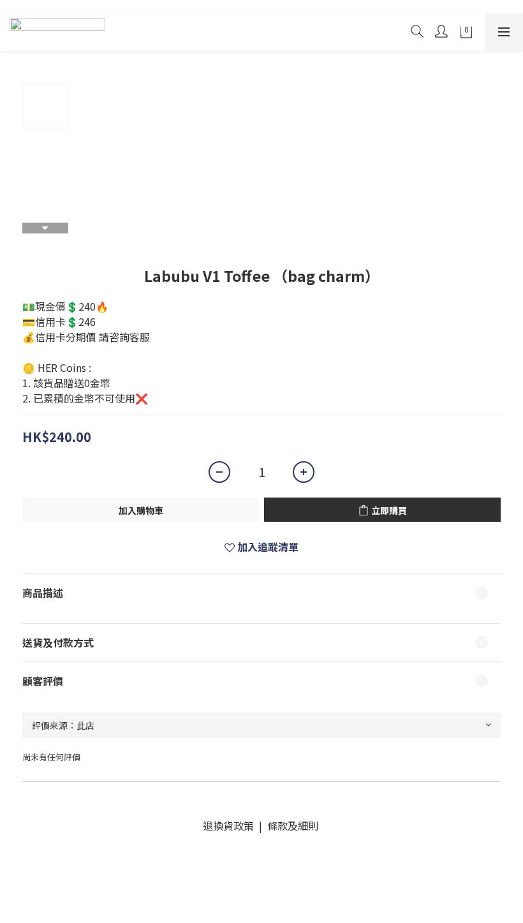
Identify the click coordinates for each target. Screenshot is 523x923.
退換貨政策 (231, 825)
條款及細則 (291, 825)
